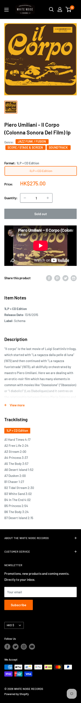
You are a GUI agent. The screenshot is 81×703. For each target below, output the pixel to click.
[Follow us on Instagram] (24, 647)
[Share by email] (74, 278)
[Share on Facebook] (49, 278)
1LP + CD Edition (17, 430)
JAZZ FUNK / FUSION (32, 141)
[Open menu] (6, 9)
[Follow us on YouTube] (32, 647)
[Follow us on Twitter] (16, 647)
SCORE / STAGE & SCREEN (25, 147)
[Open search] (51, 9)
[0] (68, 9)
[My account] (60, 9)
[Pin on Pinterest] (57, 278)
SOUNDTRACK (58, 147)
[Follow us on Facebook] (7, 647)
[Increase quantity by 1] (47, 197)
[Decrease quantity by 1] (24, 197)
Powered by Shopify (16, 694)
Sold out (40, 214)
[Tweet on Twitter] (65, 278)
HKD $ (10, 625)
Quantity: (10, 198)
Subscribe (18, 605)
